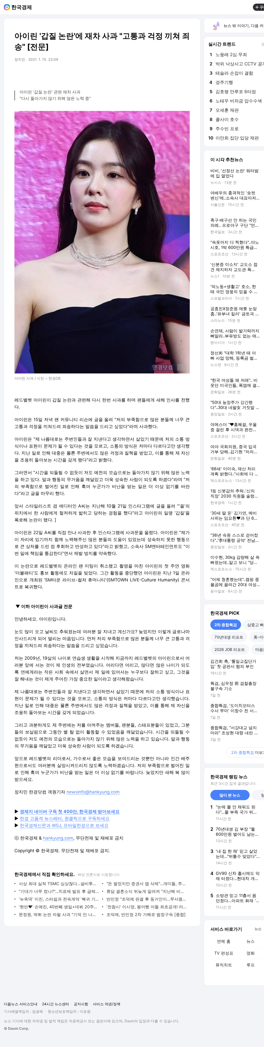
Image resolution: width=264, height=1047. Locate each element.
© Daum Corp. (16, 1028)
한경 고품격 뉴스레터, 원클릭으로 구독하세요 (65, 818)
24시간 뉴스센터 (55, 1004)
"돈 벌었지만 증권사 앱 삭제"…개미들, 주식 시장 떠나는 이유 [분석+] (146, 883)
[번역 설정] (164, 74)
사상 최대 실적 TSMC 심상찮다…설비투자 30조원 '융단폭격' (59, 883)
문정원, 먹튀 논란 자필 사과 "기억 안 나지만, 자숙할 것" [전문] (59, 914)
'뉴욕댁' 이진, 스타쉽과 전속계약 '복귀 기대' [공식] (59, 899)
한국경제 (21, 7)
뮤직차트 (224, 964)
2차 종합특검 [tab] (225, 624)
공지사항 (81, 1004)
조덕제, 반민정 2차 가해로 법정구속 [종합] (146, 914)
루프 (250, 964)
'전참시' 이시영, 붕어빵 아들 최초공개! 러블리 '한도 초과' (146, 906)
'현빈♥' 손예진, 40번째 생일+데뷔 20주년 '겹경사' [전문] (59, 906)
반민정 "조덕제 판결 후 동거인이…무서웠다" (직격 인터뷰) (146, 899)
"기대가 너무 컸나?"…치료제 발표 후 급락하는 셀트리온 (59, 891)
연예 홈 (223, 941)
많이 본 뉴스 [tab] (229, 795)
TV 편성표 (223, 953)
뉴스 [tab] (257, 928)
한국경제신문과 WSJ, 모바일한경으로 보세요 (64, 825)
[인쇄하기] (184, 74)
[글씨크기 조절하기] (174, 74)
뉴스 (250, 941)
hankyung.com (58, 838)
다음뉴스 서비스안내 (20, 1004)
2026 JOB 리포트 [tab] (229, 649)
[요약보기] (143, 74)
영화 (250, 953)
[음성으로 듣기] (153, 74)
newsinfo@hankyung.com (93, 792)
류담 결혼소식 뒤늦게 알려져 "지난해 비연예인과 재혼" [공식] (146, 891)
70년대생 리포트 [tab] (228, 637)
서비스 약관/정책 (106, 1004)
